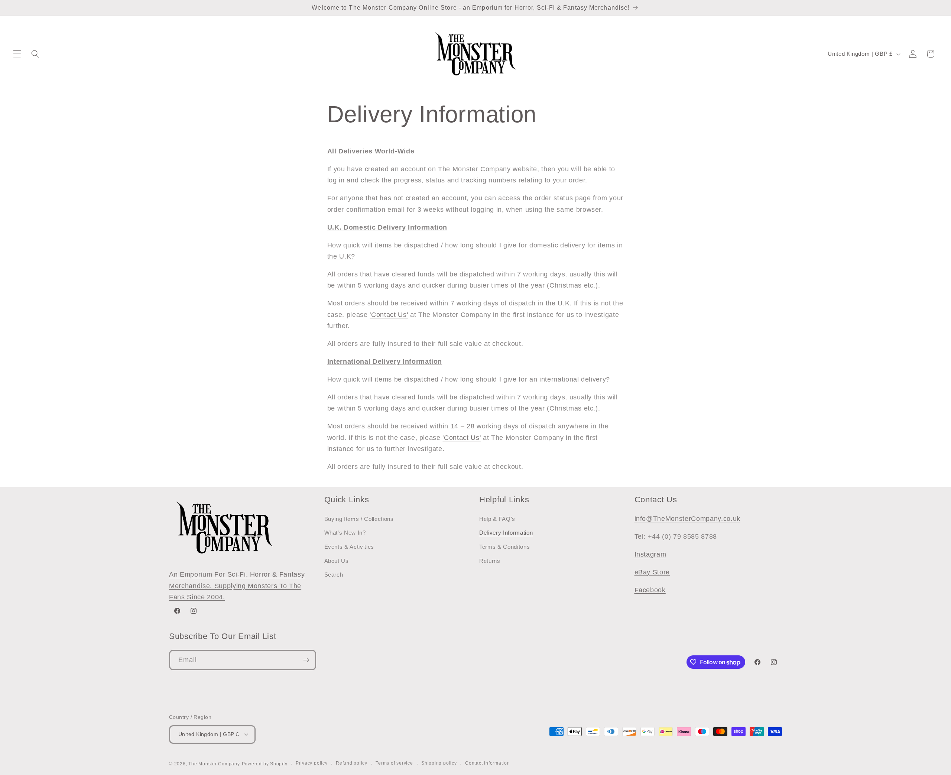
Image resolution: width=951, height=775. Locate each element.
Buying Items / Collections (359, 519)
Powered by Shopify (265, 763)
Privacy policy (312, 763)
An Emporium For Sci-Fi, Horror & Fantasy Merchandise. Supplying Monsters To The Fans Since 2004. (237, 586)
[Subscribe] (306, 660)
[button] (17, 54)
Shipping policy (439, 763)
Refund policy (351, 763)
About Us (336, 561)
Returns (489, 561)
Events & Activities (349, 547)
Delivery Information (506, 532)
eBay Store (652, 572)
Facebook (650, 590)
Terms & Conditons (504, 547)
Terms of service (394, 763)
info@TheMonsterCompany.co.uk (687, 518)
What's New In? (345, 532)
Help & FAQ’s (497, 519)
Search (333, 574)
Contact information (487, 763)
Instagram (650, 554)
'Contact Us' (389, 314)
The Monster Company (214, 763)
